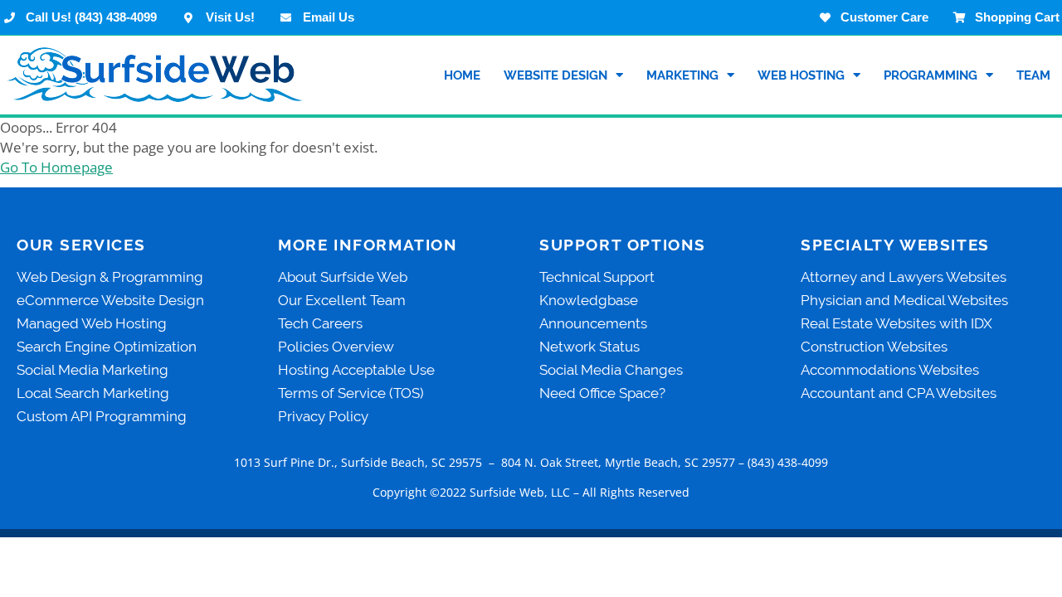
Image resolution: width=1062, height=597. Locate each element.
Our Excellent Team (342, 300)
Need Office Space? (602, 393)
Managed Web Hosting (92, 323)
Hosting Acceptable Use (356, 370)
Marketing (682, 75)
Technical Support (597, 277)
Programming (930, 75)
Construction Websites (874, 346)
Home (462, 75)
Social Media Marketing (92, 370)
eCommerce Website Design (110, 300)
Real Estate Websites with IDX (896, 323)
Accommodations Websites (890, 370)
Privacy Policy (323, 416)
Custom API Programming (102, 416)
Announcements (593, 323)
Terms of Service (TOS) (351, 393)
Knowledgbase (588, 300)
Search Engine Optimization (107, 346)
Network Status (589, 346)
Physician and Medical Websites (904, 300)
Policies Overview (336, 346)
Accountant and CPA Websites (898, 393)
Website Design (555, 75)
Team (1033, 75)
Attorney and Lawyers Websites (903, 277)
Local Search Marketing (93, 393)
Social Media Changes (611, 370)
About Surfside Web (342, 277)
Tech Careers (320, 323)
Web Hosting (801, 75)
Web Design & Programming (110, 277)
